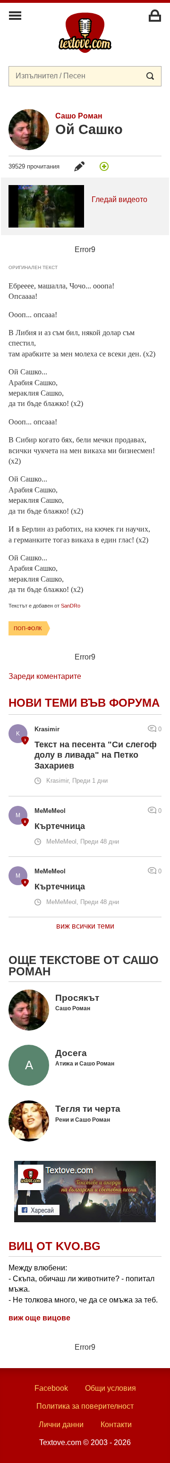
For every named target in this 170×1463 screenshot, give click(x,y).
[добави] (103, 166)
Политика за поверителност (85, 1406)
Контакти (116, 1425)
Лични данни (61, 1425)
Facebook (51, 1388)
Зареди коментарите (44, 676)
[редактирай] (79, 166)
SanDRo (70, 606)
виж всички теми (85, 926)
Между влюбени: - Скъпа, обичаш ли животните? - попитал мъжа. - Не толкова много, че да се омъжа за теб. (83, 1283)
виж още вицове (39, 1318)
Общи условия (110, 1388)
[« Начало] (85, 32)
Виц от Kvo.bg (54, 1246)
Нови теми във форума (84, 702)
